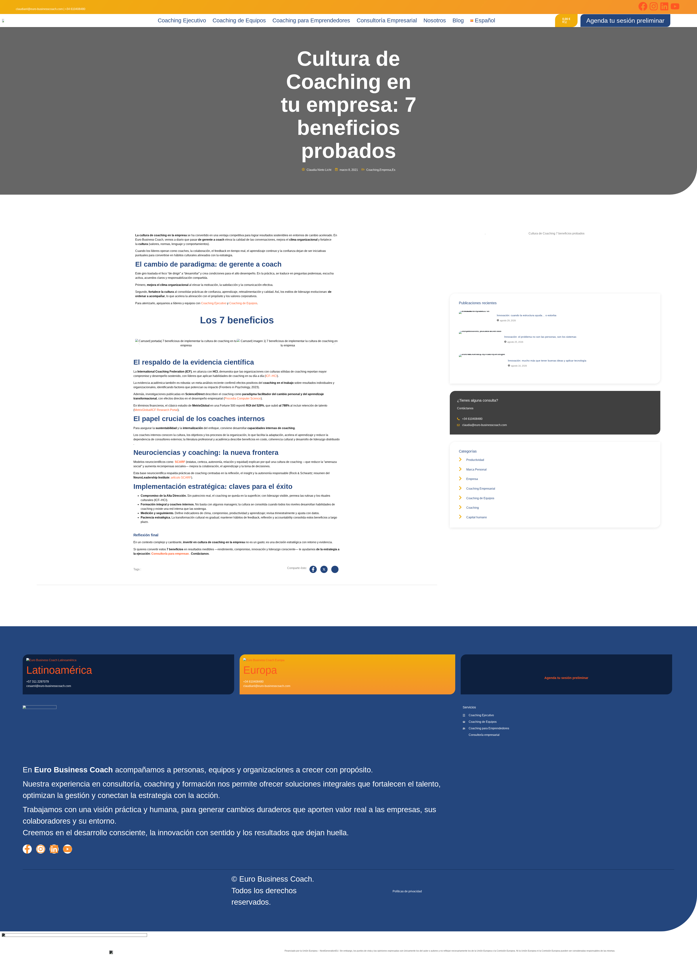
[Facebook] (642, 6)
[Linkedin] (664, 6)
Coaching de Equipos (239, 20)
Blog (458, 20)
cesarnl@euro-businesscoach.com (48, 685)
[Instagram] (653, 6)
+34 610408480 (75, 9)
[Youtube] (675, 6)
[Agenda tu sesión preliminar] (547, 670)
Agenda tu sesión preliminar (566, 678)
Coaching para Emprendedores (311, 20)
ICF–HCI (271, 375)
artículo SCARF (181, 477)
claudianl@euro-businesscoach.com (39, 9)
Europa (260, 670)
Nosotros (434, 20)
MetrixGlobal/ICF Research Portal (156, 409)
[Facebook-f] (27, 849)
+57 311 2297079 (37, 681)
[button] (139, 343)
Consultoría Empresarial (387, 20)
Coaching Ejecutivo (182, 20)
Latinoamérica (59, 670)
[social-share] (313, 569)
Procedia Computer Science (243, 398)
